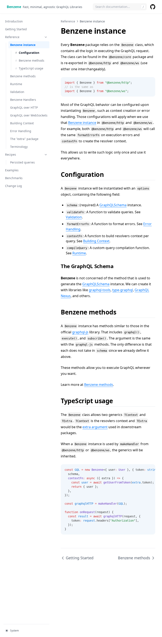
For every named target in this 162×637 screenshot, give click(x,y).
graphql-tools (100, 290)
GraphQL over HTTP (24, 107)
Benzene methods (31, 60)
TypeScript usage (31, 68)
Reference (12, 37)
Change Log (13, 186)
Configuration (29, 53)
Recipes (10, 154)
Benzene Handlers (23, 100)
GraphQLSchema (113, 205)
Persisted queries (22, 162)
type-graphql (122, 290)
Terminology (19, 147)
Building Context (22, 123)
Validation (17, 92)
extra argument (95, 427)
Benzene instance (22, 45)
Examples (12, 170)
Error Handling (20, 131)
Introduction (14, 21)
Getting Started (16, 29)
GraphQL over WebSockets (28, 115)
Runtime (16, 84)
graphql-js (80, 332)
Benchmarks (14, 178)
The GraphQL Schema (87, 266)
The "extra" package (24, 139)
